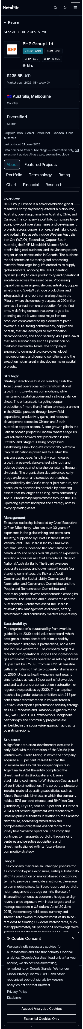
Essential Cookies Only (41, 1019)
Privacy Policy (17, 992)
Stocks (9, 32)
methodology (60, 154)
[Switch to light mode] (65, 8)
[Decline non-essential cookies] (73, 938)
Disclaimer (14, 998)
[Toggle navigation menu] (75, 7)
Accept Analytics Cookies (41, 1009)
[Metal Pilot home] (12, 8)
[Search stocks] (55, 8)
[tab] (12, 164)
